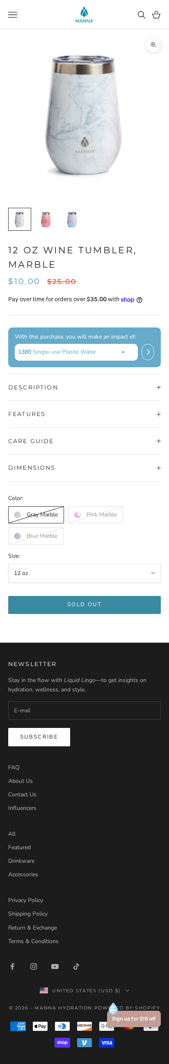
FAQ (14, 767)
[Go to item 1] (19, 219)
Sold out (84, 604)
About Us (20, 781)
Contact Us (22, 794)
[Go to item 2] (45, 219)
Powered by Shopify (127, 1008)
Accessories (23, 874)
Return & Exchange (32, 928)
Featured (19, 847)
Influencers (22, 808)
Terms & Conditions (33, 941)
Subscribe (39, 737)
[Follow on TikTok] (76, 966)
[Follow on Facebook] (12, 966)
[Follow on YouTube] (55, 966)
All (12, 834)
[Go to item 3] (72, 219)
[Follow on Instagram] (34, 966)
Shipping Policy (28, 914)
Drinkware (21, 861)
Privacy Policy (25, 900)
